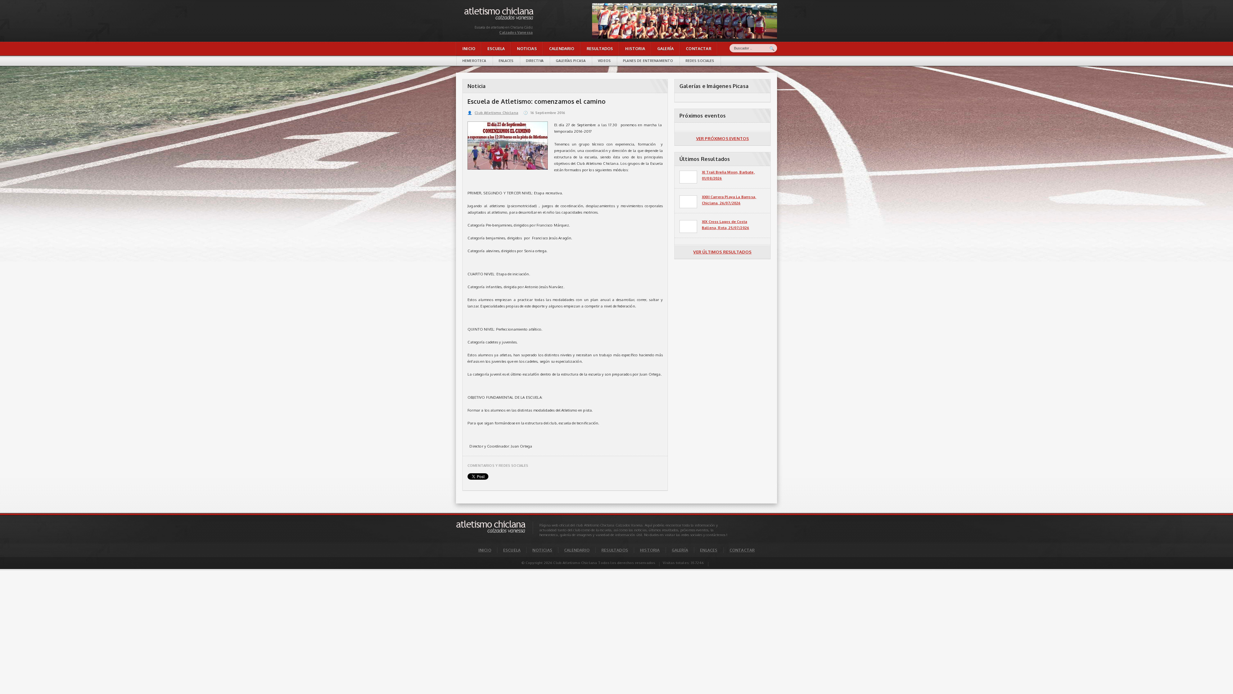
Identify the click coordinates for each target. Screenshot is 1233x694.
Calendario (561, 48)
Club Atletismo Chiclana (493, 113)
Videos (604, 61)
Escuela (496, 48)
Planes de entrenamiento (648, 61)
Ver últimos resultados (722, 251)
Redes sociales (700, 61)
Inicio (468, 48)
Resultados (600, 48)
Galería (665, 48)
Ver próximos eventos (722, 138)
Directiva (535, 61)
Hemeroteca (474, 61)
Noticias (527, 48)
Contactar (698, 48)
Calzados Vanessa (479, 9)
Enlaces (506, 61)
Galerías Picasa (571, 61)
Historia (635, 48)
